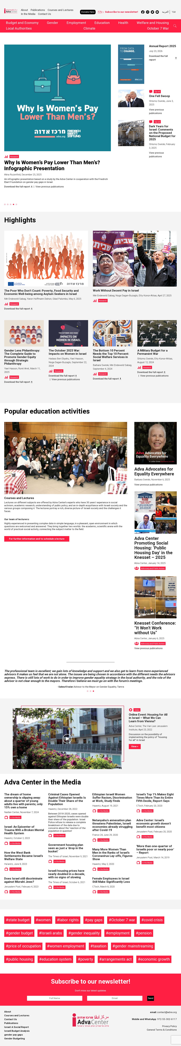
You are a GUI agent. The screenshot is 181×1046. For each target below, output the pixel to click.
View (133, 746)
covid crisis (153, 920)
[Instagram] (147, 12)
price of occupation (24, 946)
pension (145, 933)
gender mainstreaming (134, 946)
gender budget (20, 933)
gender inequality (85, 933)
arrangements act (117, 959)
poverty (86, 959)
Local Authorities (19, 28)
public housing (20, 959)
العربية (165, 12)
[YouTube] (157, 12)
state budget (19, 920)
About (7, 1011)
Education (102, 22)
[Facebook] (143, 12)
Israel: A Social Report (16, 1027)
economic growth (155, 959)
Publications (11, 1023)
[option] (57, 114)
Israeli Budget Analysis (17, 1031)
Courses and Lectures (60, 10)
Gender (52, 22)
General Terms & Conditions (162, 1030)
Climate (89, 28)
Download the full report (158, 58)
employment (119, 933)
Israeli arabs (51, 933)
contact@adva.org (167, 1012)
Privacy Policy (169, 1026)
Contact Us (44, 14)
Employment (76, 22)
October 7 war (123, 920)
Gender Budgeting (14, 1038)
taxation (99, 946)
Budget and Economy (22, 22)
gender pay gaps (13, 1035)
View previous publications (18, 177)
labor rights (69, 920)
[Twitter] (152, 12)
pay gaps (95, 920)
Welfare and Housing (153, 22)
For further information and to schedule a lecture (36, 539)
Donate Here (87, 12)
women (44, 920)
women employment (66, 946)
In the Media (28, 14)
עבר (174, 12)
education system (57, 959)
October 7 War (158, 28)
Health (123, 22)
